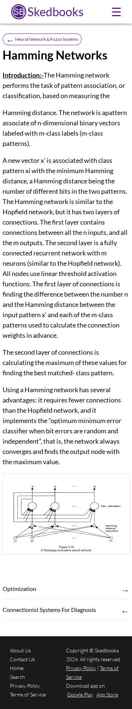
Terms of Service (28, 694)
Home (16, 668)
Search (17, 677)
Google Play (80, 694)
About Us (20, 650)
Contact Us (22, 659)
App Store (107, 694)
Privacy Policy (25, 686)
